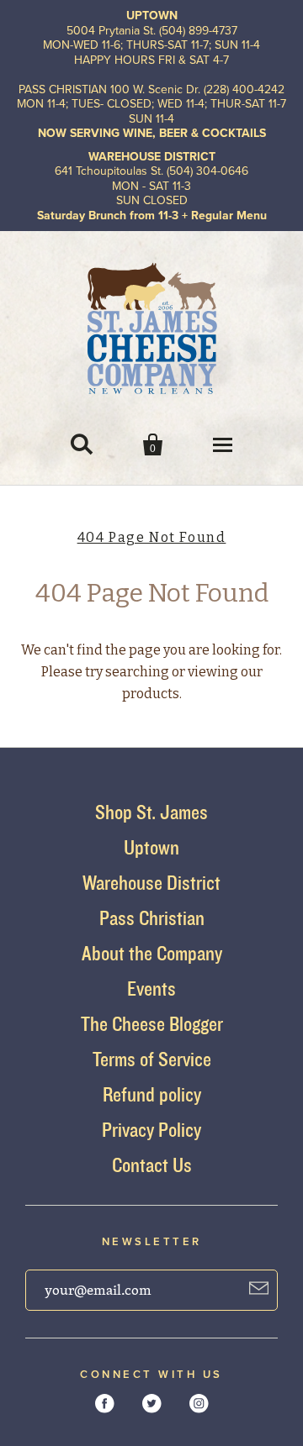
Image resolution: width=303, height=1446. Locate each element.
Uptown (151, 847)
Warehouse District (151, 882)
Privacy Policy (151, 1129)
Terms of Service (152, 1059)
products (150, 694)
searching (137, 672)
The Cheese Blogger (152, 1024)
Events (151, 988)
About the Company (152, 953)
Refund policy (152, 1094)
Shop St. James (151, 812)
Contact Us (152, 1165)
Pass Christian (152, 918)
